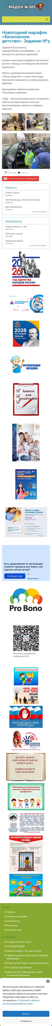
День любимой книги (13, 207)
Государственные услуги (19, 942)
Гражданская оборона (14, 241)
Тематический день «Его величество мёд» (22, 200)
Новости (24, 173)
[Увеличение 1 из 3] (22, 118)
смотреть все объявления (38, 245)
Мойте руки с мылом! (14, 234)
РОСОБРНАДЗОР (16, 946)
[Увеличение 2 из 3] (46, 118)
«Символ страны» (12, 193)
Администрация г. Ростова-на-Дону (24, 951)
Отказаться (26, 1021)
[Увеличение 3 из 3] (46, 138)
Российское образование (19, 967)
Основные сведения (17, 916)
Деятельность (13, 921)
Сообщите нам (14, 576)
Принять (26, 1014)
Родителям (12, 925)
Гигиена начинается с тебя (16, 227)
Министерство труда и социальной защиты (28, 963)
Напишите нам (14, 930)
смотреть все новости (39, 211)
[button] (48, 981)
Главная (11, 912)
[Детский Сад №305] (26, 7)
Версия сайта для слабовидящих (23, 178)
